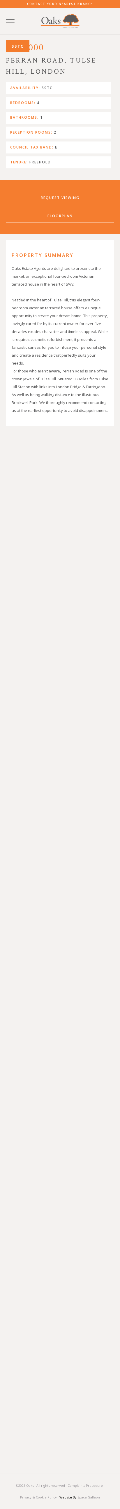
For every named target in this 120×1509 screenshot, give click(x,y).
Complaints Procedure (85, 1485)
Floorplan (60, 215)
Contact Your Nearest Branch (60, 4)
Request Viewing (60, 197)
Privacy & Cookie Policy (38, 1497)
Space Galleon (88, 1497)
